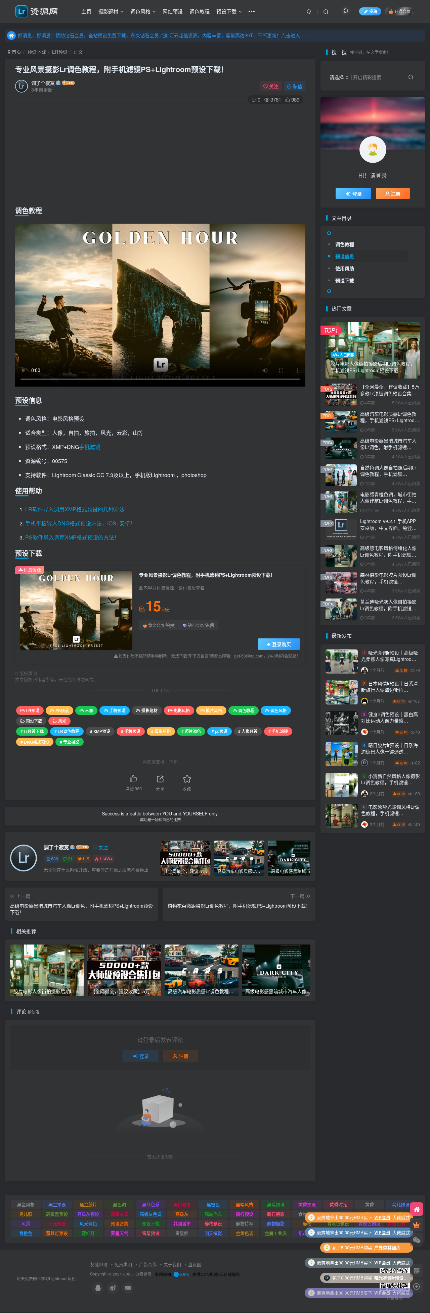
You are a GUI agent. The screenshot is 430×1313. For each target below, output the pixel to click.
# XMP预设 (100, 731)
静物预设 (213, 1223)
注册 (183, 1055)
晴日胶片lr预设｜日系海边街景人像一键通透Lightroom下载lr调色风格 (389, 751)
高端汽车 (213, 1214)
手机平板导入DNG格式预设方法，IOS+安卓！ (80, 523)
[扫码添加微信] (416, 1240)
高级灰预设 (88, 1214)
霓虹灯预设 (57, 1233)
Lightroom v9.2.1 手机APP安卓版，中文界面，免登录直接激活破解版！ (388, 527)
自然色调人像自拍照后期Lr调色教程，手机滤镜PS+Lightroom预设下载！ (388, 474)
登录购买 (281, 644)
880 (54, 858)
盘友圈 (194, 1264)
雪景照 (181, 1233)
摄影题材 (108, 11)
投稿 (373, 11)
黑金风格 (26, 1204)
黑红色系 (151, 1204)
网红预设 (173, 11)
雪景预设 (151, 1233)
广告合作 (148, 1264)
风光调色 (88, 1223)
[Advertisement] (160, 153)
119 (85, 858)
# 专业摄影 (69, 742)
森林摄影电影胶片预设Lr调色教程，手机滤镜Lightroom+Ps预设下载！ (388, 581)
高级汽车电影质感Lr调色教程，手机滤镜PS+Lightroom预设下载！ (389, 420)
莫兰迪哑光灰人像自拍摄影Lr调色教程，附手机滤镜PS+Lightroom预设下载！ (388, 608)
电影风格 (182, 710)
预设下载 (226, 11)
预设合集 (119, 1223)
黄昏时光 (338, 1204)
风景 (26, 1223)
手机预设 (117, 710)
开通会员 (402, 11)
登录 (144, 1055)
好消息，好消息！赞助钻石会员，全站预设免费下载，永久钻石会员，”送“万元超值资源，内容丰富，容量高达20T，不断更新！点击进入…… (163, 35)
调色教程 (199, 11)
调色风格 (140, 11)
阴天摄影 (213, 1233)
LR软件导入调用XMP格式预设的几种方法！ (77, 509)
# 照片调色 (191, 731)
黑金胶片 (88, 1204)
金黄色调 (244, 1233)
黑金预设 (57, 1204)
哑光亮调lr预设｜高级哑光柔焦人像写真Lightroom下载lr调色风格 (389, 659)
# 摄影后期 (161, 731)
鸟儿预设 (401, 1204)
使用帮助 (344, 268)
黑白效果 (182, 1204)
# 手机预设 (130, 731)
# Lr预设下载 (32, 731)
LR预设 (60, 51)
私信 (297, 86)
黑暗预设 (276, 1204)
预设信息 (344, 256)
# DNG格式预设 (34, 742)
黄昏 (369, 1204)
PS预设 (62, 710)
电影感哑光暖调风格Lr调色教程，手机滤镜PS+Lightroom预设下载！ (390, 813)
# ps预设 (219, 731)
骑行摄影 (276, 1214)
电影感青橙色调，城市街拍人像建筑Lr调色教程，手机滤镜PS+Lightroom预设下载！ (388, 504)
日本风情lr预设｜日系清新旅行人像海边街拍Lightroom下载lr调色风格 (389, 690)
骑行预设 (244, 1214)
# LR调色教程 (66, 731)
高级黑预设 (57, 1214)
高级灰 (181, 1214)
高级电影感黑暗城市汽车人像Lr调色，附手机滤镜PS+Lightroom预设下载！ (388, 447)
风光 (62, 721)
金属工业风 (276, 1233)
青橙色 (25, 1233)
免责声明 (123, 1264)
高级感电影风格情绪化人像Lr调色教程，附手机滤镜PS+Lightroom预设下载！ (388, 554)
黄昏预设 (307, 1204)
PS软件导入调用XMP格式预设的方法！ (72, 537)
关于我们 (172, 1264)
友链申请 (99, 1264)
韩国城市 (182, 1223)
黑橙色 (213, 1204)
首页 (15, 51)
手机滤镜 (89, 447)
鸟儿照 (25, 1214)
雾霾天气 (119, 1233)
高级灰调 (119, 1214)
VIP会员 (382, 1232)
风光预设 (57, 1223)
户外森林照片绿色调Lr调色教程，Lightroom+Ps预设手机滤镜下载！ (391, 1217)
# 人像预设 (248, 731)
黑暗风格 (244, 1204)
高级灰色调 (151, 1214)
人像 (89, 710)
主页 (86, 11)
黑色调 (119, 1204)
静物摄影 (276, 1223)
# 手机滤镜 (278, 731)
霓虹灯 (88, 1233)
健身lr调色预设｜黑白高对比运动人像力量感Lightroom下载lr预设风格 (389, 721)
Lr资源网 (144, 1273)
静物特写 (244, 1223)
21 (70, 858)
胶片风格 (214, 710)
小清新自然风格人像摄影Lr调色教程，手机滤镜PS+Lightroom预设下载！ (390, 782)
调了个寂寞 (43, 82)
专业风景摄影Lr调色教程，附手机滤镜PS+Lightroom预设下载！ (121, 69)
